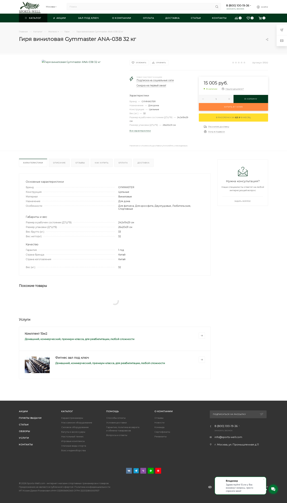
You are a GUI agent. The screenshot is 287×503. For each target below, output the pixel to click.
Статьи (24, 424)
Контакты (26, 444)
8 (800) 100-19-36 (237, 5)
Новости (159, 422)
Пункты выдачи (30, 418)
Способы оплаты (116, 418)
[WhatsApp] (150, 470)
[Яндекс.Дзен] (158, 470)
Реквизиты (160, 436)
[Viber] (143, 470)
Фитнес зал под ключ (72, 357)
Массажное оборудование (76, 422)
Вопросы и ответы (116, 435)
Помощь (112, 411)
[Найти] (217, 6)
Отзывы (80, 163)
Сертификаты (162, 432)
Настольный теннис (72, 436)
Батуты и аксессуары (73, 432)
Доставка (143, 163)
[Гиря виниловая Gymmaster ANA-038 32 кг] (71, 62)
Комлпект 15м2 (36, 333)
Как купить (101, 163)
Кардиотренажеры (72, 418)
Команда (159, 427)
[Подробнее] (202, 335)
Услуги (24, 437)
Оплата (123, 163)
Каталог (67, 411)
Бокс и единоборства (73, 450)
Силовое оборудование (75, 427)
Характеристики (33, 163)
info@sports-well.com (228, 437)
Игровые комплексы (73, 441)
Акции (23, 411)
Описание (59, 163)
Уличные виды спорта (73, 445)
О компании (163, 411)
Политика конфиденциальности (92, 487)
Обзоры (24, 431)
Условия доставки (116, 422)
